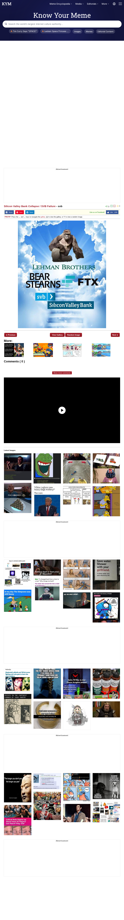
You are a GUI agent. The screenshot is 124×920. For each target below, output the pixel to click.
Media (78, 4)
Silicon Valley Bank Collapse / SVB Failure (30, 206)
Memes (89, 31)
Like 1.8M (113, 212)
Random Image (73, 335)
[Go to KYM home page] (6, 4)
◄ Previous (10, 335)
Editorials (91, 4)
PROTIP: (8, 217)
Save (20, 212)
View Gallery (57, 335)
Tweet (30, 212)
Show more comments (62, 373)
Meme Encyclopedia (60, 4)
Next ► (115, 335)
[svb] (62, 274)
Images (77, 31)
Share (10, 212)
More (104, 4)
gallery (43, 217)
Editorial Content (105, 31)
